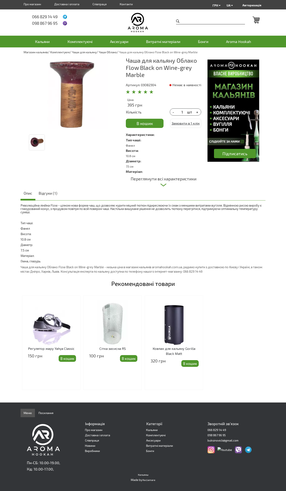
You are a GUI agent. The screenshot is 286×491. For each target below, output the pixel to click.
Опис (28, 193)
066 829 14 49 (45, 16)
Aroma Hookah (238, 41)
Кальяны (143, 474)
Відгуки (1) (48, 193)
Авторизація (251, 5)
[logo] (143, 22)
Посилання (46, 413)
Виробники (92, 451)
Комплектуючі (80, 41)
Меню (28, 413)
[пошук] (177, 22)
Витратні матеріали (163, 41)
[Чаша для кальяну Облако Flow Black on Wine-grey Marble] (72, 93)
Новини (90, 445)
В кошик (145, 123)
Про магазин (32, 4)
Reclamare (149, 479)
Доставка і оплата (66, 4)
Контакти (126, 4)
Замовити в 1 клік (186, 123)
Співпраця (100, 4)
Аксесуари (119, 41)
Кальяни (42, 41)
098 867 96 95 (45, 23)
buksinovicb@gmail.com (222, 440)
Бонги (203, 41)
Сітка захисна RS (112, 348)
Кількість (134, 112)
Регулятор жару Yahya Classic (51, 348)
